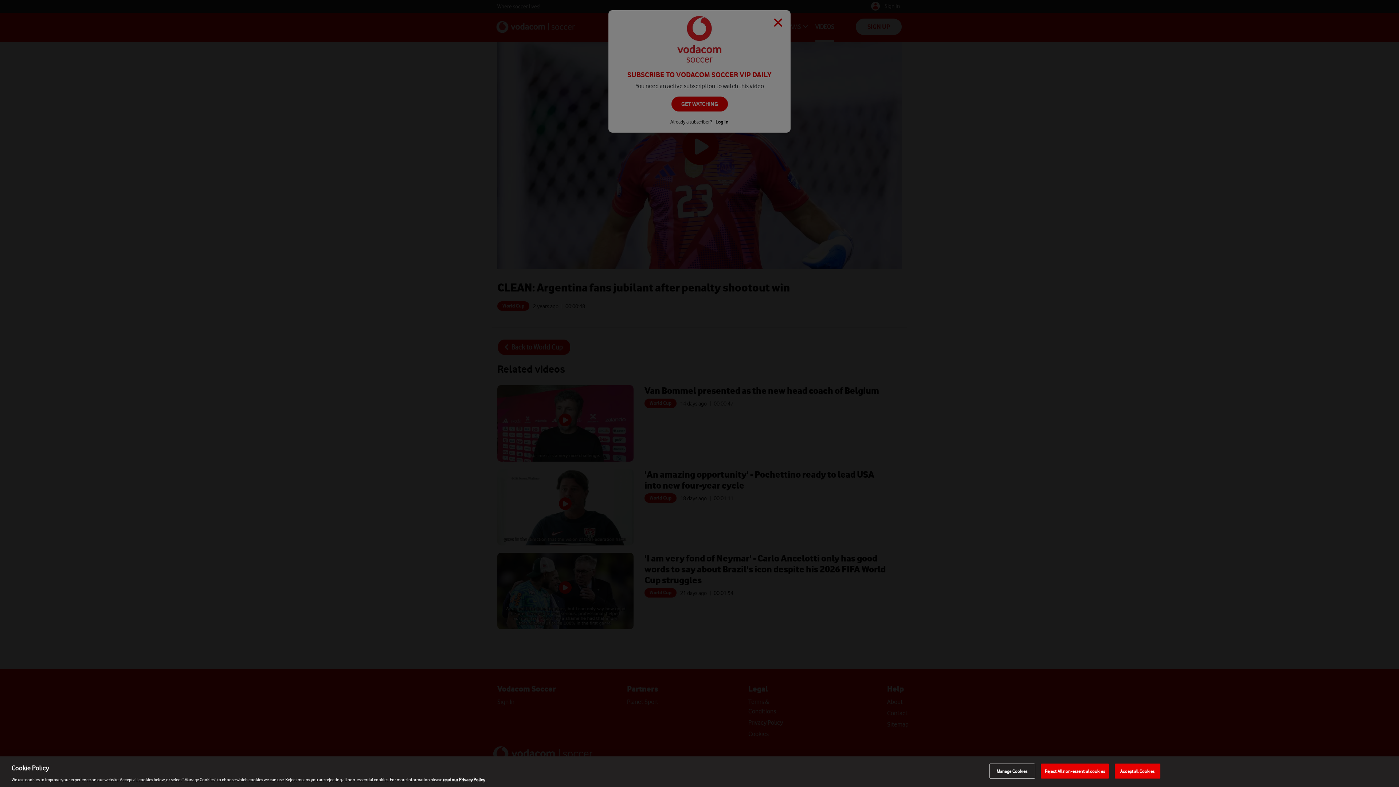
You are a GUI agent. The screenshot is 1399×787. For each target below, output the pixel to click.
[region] (699, 771)
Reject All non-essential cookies (1075, 771)
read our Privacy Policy (464, 779)
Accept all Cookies (1137, 771)
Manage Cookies (1012, 771)
